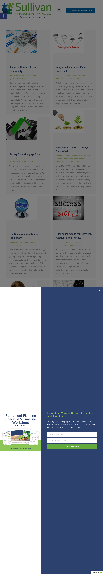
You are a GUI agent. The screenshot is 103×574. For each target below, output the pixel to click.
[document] (51, 287)
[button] (99, 290)
